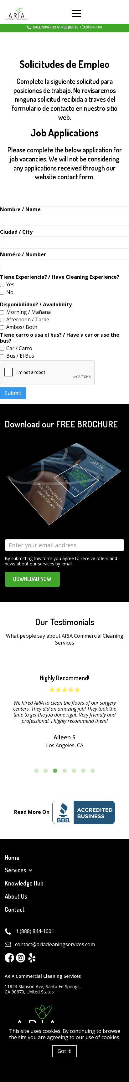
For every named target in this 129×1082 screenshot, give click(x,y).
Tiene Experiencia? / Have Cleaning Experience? (59, 277)
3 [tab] (55, 771)
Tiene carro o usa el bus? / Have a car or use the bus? (59, 338)
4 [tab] (64, 771)
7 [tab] (93, 771)
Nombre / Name (20, 209)
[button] (76, 14)
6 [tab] (83, 771)
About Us (16, 896)
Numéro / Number (23, 255)
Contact (15, 909)
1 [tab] (36, 771)
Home (12, 857)
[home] (16, 14)
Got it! (64, 1051)
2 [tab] (46, 771)
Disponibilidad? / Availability (36, 305)
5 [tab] (74, 771)
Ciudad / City (16, 232)
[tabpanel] (64, 711)
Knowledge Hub (24, 883)
